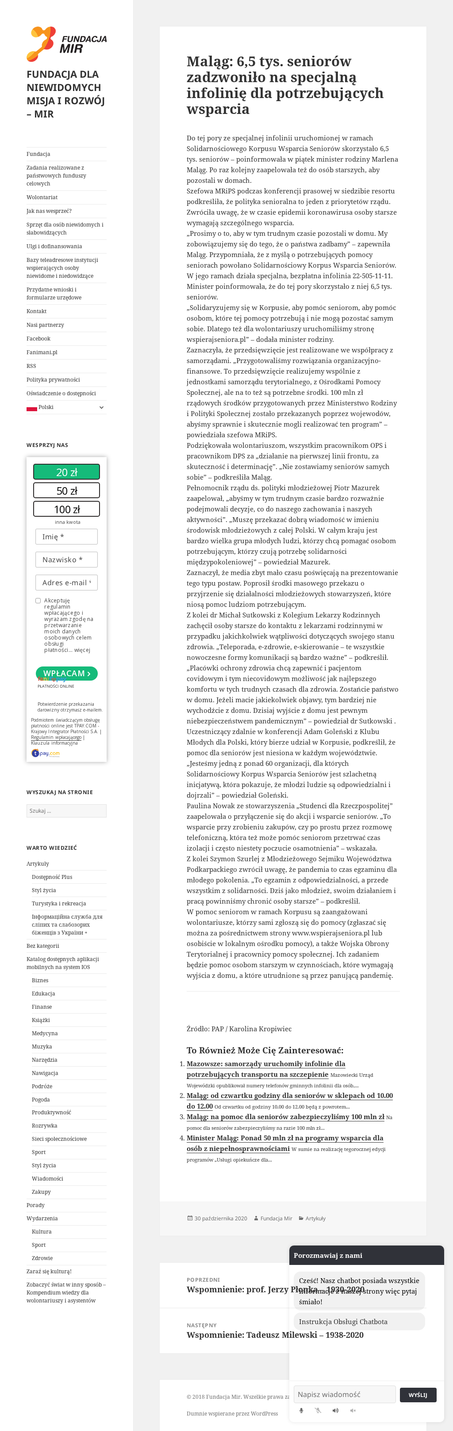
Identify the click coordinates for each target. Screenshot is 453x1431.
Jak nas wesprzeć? (49, 211)
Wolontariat (42, 197)
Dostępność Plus (52, 877)
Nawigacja (45, 1073)
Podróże (42, 1086)
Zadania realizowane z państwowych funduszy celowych (56, 175)
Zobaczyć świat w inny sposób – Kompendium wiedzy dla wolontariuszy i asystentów (66, 1292)
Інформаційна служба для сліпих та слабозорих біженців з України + (67, 924)
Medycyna (45, 1033)
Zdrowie (42, 1258)
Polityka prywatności (53, 379)
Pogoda (41, 1099)
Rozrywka (45, 1125)
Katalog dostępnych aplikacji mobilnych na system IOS (63, 963)
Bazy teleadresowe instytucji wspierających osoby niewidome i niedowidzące (62, 268)
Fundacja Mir (276, 1218)
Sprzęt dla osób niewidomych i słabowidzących (65, 228)
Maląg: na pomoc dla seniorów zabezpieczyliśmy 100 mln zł (285, 1116)
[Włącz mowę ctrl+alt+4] (335, 1410)
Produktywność (51, 1112)
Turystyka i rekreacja (59, 903)
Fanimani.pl (42, 352)
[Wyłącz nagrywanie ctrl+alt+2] (318, 1410)
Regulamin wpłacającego (56, 737)
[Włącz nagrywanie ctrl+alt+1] (301, 1410)
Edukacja (43, 993)
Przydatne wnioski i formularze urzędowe (54, 293)
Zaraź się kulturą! (49, 1271)
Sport (39, 1152)
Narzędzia (45, 1060)
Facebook (38, 338)
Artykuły (38, 863)
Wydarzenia (42, 1218)
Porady (36, 1205)
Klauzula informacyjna (54, 743)
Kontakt (36, 311)
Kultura (42, 1231)
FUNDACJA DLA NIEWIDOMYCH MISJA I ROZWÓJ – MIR (66, 93)
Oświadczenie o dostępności (61, 393)
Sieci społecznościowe (59, 1139)
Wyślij (418, 1395)
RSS (31, 366)
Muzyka (42, 1046)
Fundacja (38, 154)
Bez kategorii (43, 946)
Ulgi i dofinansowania (54, 246)
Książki (41, 1020)
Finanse (42, 1007)
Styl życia (44, 890)
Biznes (40, 980)
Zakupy (41, 1192)
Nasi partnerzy (45, 325)
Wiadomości (47, 1178)
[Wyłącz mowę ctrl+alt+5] (353, 1410)
